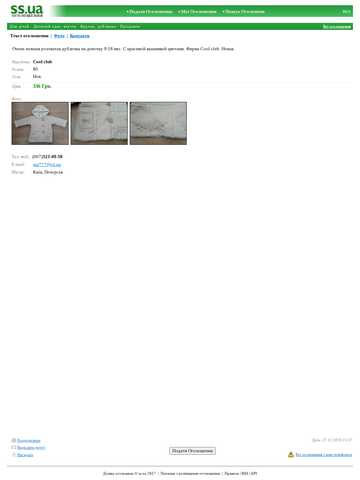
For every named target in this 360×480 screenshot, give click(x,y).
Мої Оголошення (199, 11)
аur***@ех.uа (47, 164)
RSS (245, 473)
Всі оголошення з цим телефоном (324, 454)
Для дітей (19, 26)
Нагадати (25, 455)
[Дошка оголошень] (27, 12)
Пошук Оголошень (245, 11)
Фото (59, 35)
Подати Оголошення (150, 11)
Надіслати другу (31, 447)
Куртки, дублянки (98, 26)
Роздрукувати (28, 440)
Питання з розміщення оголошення (190, 473)
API (254, 473)
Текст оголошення (29, 35)
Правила (232, 473)
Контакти (79, 35)
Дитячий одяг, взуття (54, 26)
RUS (347, 11)
